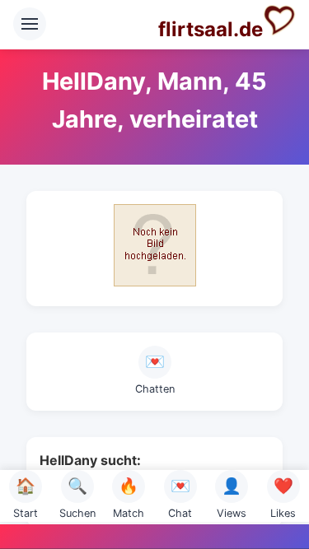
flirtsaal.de (210, 29)
